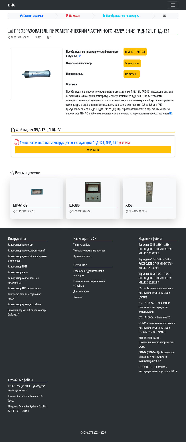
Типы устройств (81, 245)
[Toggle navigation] (173, 5)
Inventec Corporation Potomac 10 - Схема (25, 398)
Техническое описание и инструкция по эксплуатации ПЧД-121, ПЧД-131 (75, 142)
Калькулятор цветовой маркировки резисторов (27, 258)
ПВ (170, 113)
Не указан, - (131, 74)
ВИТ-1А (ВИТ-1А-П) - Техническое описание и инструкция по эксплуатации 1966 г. (157, 356)
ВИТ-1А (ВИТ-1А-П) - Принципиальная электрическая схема (157, 342)
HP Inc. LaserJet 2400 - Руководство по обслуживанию (26, 388)
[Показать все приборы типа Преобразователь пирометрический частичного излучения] (80, 56)
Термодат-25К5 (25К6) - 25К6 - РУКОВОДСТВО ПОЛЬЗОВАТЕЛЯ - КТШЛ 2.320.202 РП (156, 263)
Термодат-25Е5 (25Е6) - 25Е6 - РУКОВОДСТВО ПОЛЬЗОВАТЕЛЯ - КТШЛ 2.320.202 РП (156, 249)
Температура (132, 63)
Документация (81, 291)
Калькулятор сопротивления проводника (23, 280)
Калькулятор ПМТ (17, 266)
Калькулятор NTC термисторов (24, 288)
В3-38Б (74, 205)
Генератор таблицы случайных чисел (24, 296)
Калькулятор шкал (18, 272)
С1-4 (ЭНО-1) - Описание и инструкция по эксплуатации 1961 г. (158, 369)
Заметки (77, 297)
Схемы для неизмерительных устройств (89, 283)
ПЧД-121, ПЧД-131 (135, 52)
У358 (129, 205)
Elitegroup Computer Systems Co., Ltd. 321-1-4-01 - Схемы (27, 408)
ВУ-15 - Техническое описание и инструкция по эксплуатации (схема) (156, 292)
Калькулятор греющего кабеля (24, 304)
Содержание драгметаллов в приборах (88, 273)
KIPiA (11, 5)
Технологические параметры (89, 250)
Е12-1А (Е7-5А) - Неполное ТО (154, 317)
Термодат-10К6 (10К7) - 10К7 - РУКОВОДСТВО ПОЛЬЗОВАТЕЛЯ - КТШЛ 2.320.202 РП (156, 278)
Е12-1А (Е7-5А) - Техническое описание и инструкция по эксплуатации (154, 307)
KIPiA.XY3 (88, 433)
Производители (81, 256)
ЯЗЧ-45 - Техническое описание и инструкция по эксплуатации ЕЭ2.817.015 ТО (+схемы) (157, 327)
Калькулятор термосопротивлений (26, 250)
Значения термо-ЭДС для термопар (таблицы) (27, 312)
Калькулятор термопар (20, 245)
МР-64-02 (20, 205)
